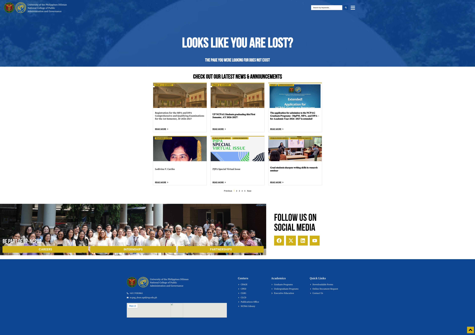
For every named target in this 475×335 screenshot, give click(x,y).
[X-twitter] (291, 241)
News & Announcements (301, 138)
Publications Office (221, 138)
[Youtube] (315, 241)
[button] (353, 7)
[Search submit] (346, 7)
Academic (168, 85)
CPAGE (157, 85)
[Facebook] (279, 241)
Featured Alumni (163, 138)
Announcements (286, 85)
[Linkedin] (303, 241)
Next (249, 191)
